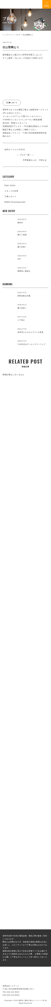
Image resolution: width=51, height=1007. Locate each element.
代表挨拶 (25, 606)
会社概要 (25, 679)
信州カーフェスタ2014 (14, 149)
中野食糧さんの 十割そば (35, 160)
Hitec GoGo (9, 185)
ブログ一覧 (25, 848)
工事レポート (10, 196)
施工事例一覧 (25, 526)
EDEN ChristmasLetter (15, 202)
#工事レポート (11, 103)
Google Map (39, 661)
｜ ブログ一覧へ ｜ (25, 155)
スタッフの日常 (11, 191)
